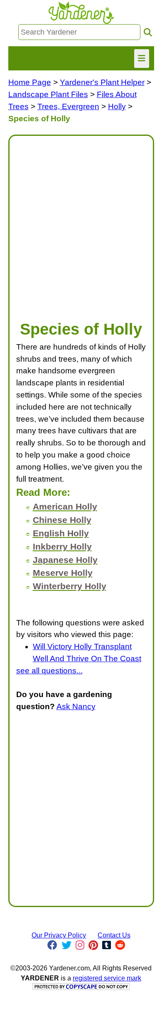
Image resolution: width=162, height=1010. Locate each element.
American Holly (65, 506)
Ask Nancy (76, 706)
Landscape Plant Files (48, 94)
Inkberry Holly (62, 546)
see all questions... (49, 670)
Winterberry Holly (69, 586)
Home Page (29, 82)
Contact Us (114, 935)
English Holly (61, 533)
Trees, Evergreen (68, 106)
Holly (117, 106)
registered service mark (107, 978)
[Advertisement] (81, 223)
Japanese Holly (65, 560)
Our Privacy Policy (59, 935)
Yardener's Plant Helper (102, 82)
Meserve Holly (63, 573)
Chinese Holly (62, 520)
